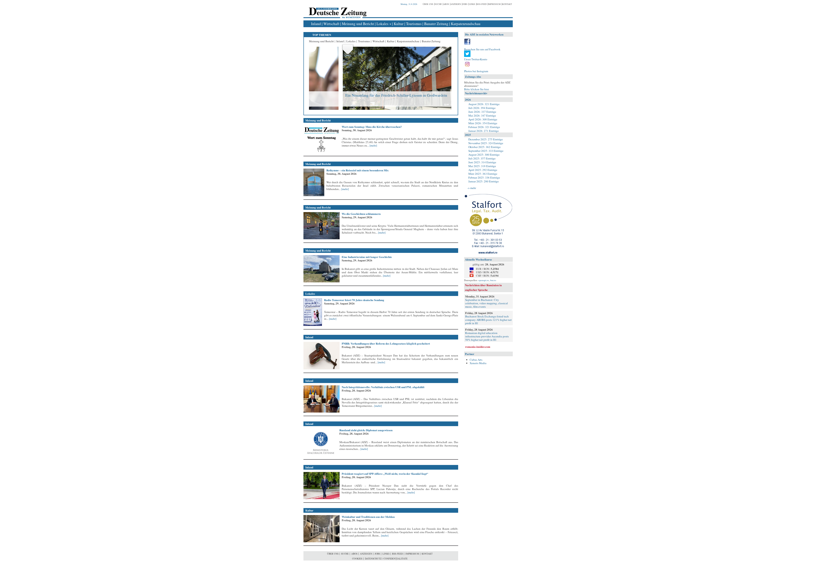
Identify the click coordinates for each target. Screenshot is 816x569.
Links (472, 4)
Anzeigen (455, 4)
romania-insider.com (477, 347)
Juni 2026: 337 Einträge (482, 111)
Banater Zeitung (436, 23)
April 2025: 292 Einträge (482, 170)
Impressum (494, 4)
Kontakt (507, 4)
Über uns (428, 4)
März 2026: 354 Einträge (482, 123)
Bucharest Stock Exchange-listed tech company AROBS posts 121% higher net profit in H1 (488, 319)
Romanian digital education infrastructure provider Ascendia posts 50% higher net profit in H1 (487, 336)
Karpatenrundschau (465, 23)
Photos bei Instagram (476, 71)
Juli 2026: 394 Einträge (482, 108)
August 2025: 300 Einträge (484, 154)
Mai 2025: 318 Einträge (482, 166)
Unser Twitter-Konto (475, 59)
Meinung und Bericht (358, 23)
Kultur (399, 23)
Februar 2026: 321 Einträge (484, 127)
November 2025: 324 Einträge (485, 143)
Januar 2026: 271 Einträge (483, 130)
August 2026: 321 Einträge (484, 104)
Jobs (465, 4)
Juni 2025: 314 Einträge (482, 162)
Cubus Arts (476, 360)
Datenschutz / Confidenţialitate (386, 558)
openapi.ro (483, 280)
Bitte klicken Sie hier (476, 89)
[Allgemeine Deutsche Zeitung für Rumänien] (337, 9)
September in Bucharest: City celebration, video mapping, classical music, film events (486, 303)
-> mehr (471, 188)
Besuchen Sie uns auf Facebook (482, 49)
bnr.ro (493, 280)
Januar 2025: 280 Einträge (483, 181)
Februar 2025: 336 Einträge (484, 177)
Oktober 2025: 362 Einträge (484, 147)
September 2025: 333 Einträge (485, 150)
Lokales (382, 23)
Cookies (357, 558)
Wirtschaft (331, 23)
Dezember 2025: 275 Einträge (485, 139)
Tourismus (414, 23)
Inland (316, 23)
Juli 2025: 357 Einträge (482, 158)
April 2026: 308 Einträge (482, 119)
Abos (446, 4)
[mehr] (373, 145)
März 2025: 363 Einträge (482, 173)
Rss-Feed (482, 4)
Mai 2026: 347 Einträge (482, 115)
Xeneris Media (478, 363)
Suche (438, 4)
